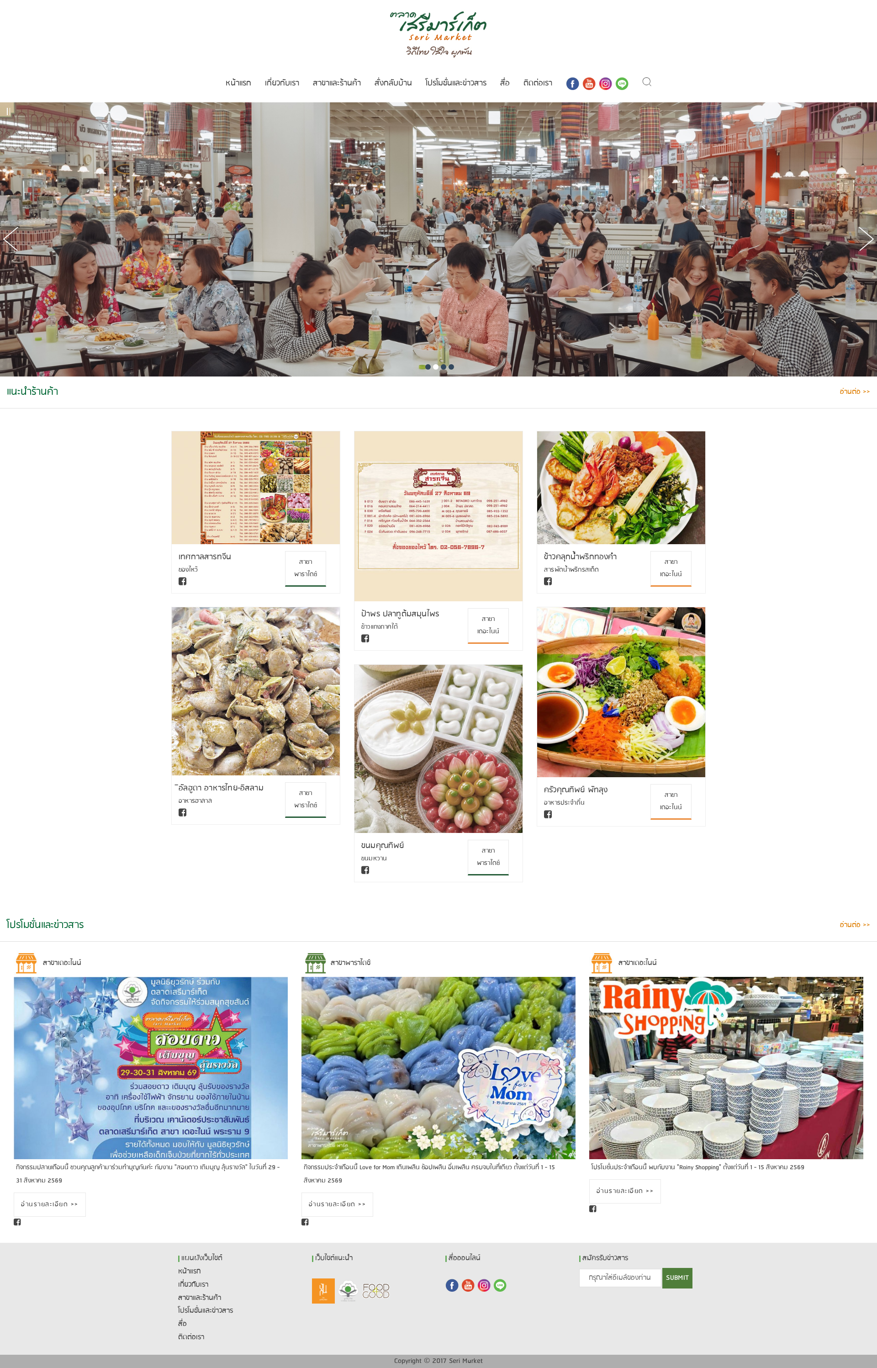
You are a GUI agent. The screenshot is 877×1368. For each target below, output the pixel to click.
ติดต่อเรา (537, 83)
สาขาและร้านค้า (337, 83)
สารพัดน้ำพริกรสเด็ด (571, 570)
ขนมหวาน (374, 859)
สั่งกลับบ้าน (393, 83)
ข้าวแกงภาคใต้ (379, 627)
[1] (428, 367)
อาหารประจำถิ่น (564, 803)
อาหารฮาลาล (195, 801)
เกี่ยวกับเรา (282, 83)
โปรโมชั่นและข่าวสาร (456, 83)
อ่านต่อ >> (855, 392)
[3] (443, 367)
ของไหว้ (188, 570)
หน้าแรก (238, 83)
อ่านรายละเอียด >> (50, 1204)
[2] (435, 367)
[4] (451, 367)
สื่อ (505, 83)
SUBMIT (677, 1278)
